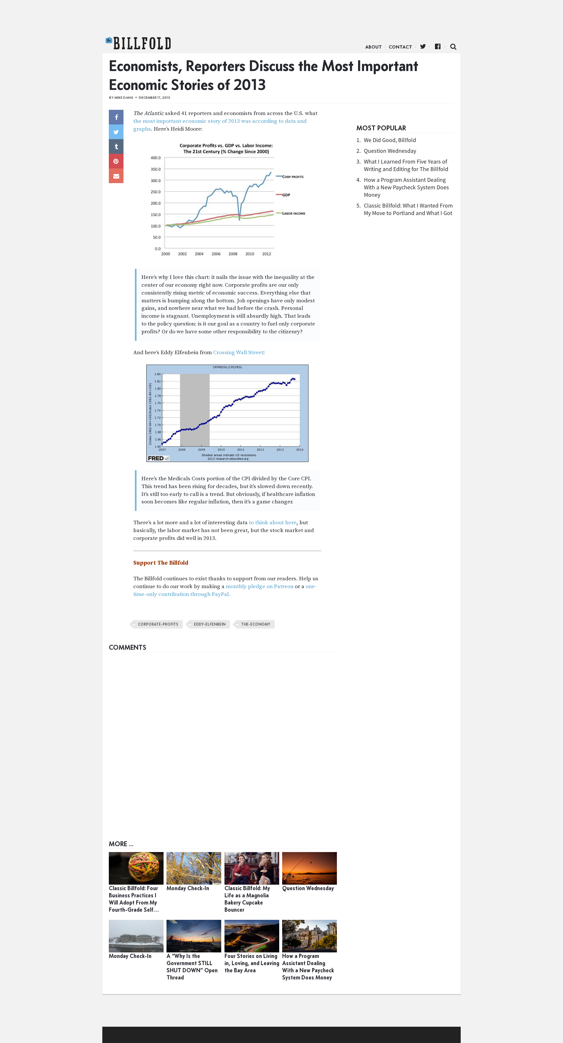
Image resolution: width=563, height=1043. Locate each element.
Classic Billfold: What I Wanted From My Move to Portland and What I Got (408, 209)
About (373, 47)
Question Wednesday (390, 150)
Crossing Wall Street (238, 352)
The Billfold (138, 43)
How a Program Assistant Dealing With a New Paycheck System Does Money (406, 187)
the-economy (255, 624)
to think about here (272, 522)
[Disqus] (224, 737)
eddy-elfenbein (209, 624)
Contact (400, 47)
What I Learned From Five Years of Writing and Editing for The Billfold (406, 165)
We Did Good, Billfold (390, 140)
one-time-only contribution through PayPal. (225, 590)
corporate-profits (158, 624)
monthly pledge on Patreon (260, 586)
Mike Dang (123, 97)
